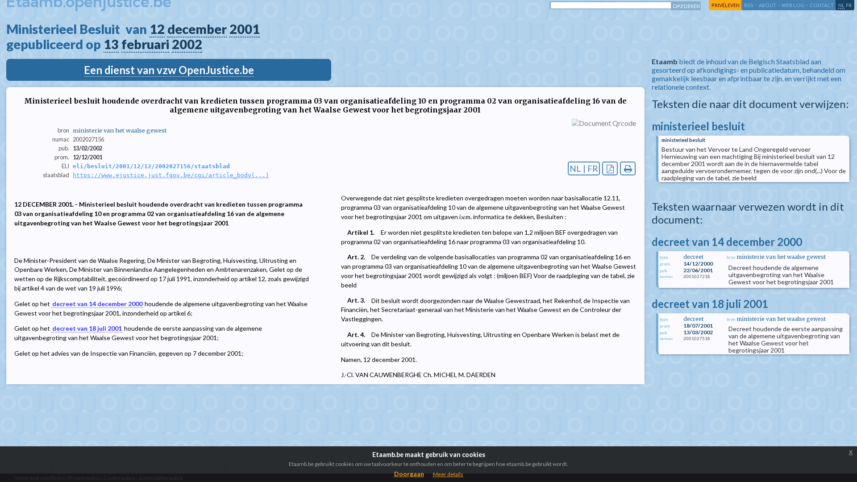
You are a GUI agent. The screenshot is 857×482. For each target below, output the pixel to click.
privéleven (725, 5)
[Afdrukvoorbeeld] (628, 168)
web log (793, 5)
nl (841, 5)
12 (157, 29)
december (197, 29)
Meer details (448, 474)
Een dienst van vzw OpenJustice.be (169, 69)
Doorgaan (409, 474)
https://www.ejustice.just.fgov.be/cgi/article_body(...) (171, 175)
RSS (748, 5)
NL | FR (584, 168)
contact (822, 5)
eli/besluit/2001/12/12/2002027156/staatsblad (151, 166)
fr (849, 5)
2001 (244, 29)
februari (145, 44)
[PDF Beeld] (610, 168)
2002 (187, 44)
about (767, 5)
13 (111, 44)
